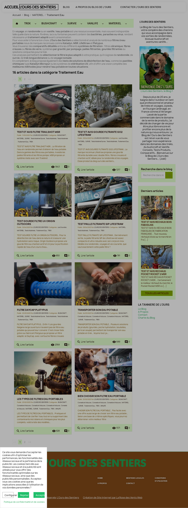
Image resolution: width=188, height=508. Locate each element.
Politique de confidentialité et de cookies (24, 501)
